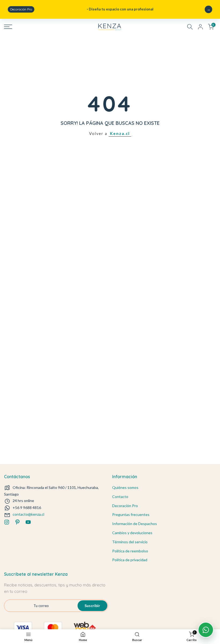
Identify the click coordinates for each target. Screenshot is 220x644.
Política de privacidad (129, 559)
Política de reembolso (130, 551)
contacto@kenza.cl (28, 514)
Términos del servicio (130, 542)
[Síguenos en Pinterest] (17, 522)
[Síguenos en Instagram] (6, 522)
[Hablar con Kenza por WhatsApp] (206, 630)
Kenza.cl (120, 133)
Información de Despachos (134, 523)
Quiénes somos (125, 487)
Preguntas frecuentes (130, 514)
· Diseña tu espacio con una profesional (81, 9)
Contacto (120, 496)
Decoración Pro (125, 505)
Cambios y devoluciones (132, 532)
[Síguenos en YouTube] (28, 522)
